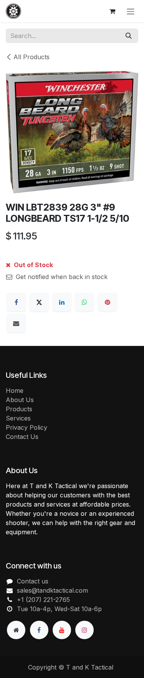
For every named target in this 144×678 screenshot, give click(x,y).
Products (19, 409)
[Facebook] (16, 302)
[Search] (128, 35)
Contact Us (22, 436)
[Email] (16, 323)
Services (18, 418)
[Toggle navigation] (130, 11)
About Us (20, 400)
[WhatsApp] (84, 302)
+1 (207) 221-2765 (43, 599)
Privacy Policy (26, 427)
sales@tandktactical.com (52, 590)
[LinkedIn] (62, 302)
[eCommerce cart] (112, 11)
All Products (31, 57)
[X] (39, 302)
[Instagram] (84, 630)
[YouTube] (62, 630)
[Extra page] (16, 630)
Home (14, 390)
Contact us (32, 581)
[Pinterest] (107, 302)
